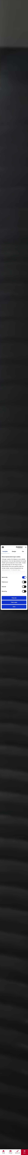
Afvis (14, 606)
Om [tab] (23, 551)
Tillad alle (14, 598)
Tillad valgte (14, 602)
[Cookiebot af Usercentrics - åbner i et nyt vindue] (16, 547)
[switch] (24, 582)
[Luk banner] (25, 547)
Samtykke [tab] (5, 551)
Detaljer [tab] (14, 551)
